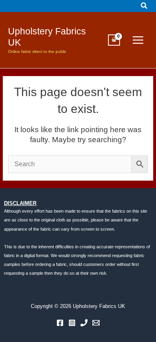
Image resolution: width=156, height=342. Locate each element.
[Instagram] (72, 322)
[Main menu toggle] (138, 40)
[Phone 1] (84, 322)
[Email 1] (96, 322)
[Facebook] (60, 322)
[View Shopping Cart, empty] (114, 40)
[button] (144, 6)
